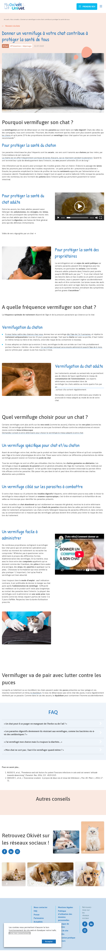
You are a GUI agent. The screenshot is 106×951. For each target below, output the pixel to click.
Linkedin (11, 851)
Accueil (6, 19)
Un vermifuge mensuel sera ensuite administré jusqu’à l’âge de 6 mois (71, 347)
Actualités (38, 922)
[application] (79, 206)
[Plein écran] (100, 217)
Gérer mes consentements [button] (19, 933)
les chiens (6, 135)
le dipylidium (35, 693)
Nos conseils (14, 19)
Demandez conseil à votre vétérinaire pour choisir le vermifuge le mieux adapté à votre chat (42, 433)
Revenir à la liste (12, 26)
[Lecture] (58, 217)
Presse (36, 914)
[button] (79, 206)
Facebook (4, 851)
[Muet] (96, 217)
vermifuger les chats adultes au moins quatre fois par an (78, 385)
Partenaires (39, 918)
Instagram (17, 851)
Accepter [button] (49, 941)
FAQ (35, 911)
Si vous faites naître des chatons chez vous (24, 334)
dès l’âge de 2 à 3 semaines (79, 334)
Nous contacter (40, 907)
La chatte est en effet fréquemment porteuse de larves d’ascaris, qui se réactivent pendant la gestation (47, 158)
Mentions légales (65, 907)
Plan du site (63, 930)
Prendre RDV (88, 6)
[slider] (77, 217)
